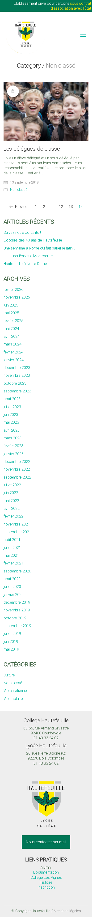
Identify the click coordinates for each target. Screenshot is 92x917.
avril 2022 (12, 508)
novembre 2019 (17, 610)
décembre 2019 (17, 602)
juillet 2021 (12, 547)
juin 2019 (11, 641)
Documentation (46, 872)
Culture (9, 675)
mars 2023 (12, 438)
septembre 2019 (17, 626)
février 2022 (13, 516)
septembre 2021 (17, 532)
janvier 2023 (14, 454)
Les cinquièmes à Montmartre (28, 256)
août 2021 (12, 539)
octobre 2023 (15, 383)
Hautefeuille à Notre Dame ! (26, 263)
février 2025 (13, 320)
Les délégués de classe (32, 149)
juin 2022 (11, 493)
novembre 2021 (17, 524)
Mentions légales (67, 911)
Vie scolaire (13, 698)
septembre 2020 (17, 571)
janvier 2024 (14, 360)
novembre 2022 (17, 469)
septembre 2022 (17, 477)
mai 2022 (11, 501)
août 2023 (12, 399)
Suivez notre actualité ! (22, 232)
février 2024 (13, 352)
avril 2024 (12, 336)
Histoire (46, 882)
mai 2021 (11, 555)
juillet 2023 (12, 407)
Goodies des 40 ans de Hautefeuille (33, 240)
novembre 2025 (17, 297)
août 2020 (12, 579)
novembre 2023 (17, 375)
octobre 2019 (15, 618)
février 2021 (13, 563)
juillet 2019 (12, 633)
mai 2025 (11, 313)
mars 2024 (12, 344)
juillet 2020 (12, 586)
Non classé (18, 190)
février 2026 (13, 289)
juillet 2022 (12, 485)
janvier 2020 (14, 594)
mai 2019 (11, 649)
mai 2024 (11, 328)
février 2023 (13, 446)
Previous (21, 206)
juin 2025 (11, 305)
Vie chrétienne (15, 690)
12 (61, 206)
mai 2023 (11, 422)
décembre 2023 (17, 367)
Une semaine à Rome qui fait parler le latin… (39, 248)
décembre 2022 (17, 461)
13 (71, 206)
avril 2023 (12, 430)
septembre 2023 (17, 391)
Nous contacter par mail (46, 842)
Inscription (46, 887)
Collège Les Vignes (46, 877)
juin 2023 (11, 414)
